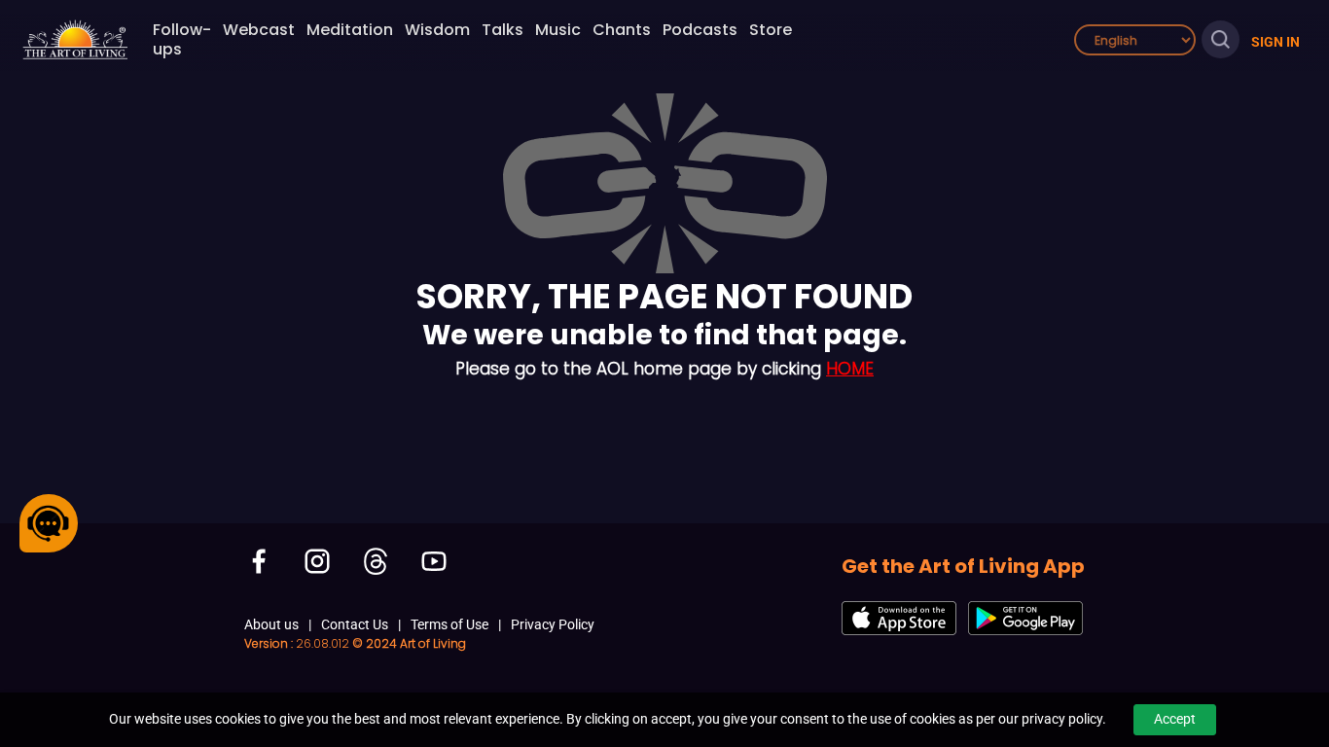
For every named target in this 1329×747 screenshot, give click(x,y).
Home (850, 368)
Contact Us (354, 624)
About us (271, 624)
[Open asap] (48, 523)
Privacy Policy (552, 624)
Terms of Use (449, 624)
